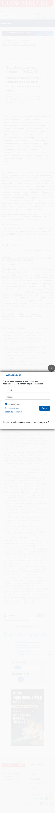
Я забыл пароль (11, 408)
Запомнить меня (14, 404)
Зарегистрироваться (13, 411)
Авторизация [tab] (13, 374)
